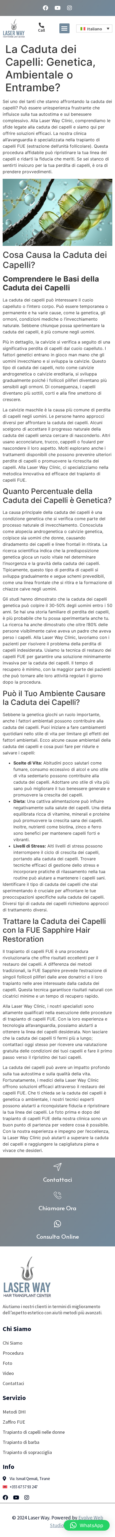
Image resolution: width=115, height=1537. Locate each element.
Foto (7, 1363)
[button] (64, 28)
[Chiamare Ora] (57, 1195)
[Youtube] (57, 8)
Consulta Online (57, 1236)
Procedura (13, 1353)
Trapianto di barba (21, 1442)
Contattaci (57, 1179)
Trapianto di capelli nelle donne (34, 1432)
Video (8, 1373)
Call (41, 30)
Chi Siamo (12, 1343)
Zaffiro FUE (14, 1422)
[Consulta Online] (57, 1224)
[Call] (41, 25)
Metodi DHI (14, 1412)
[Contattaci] (57, 1167)
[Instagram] (69, 8)
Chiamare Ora (57, 1208)
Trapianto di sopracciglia (27, 1452)
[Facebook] (45, 8)
